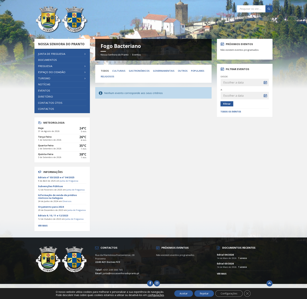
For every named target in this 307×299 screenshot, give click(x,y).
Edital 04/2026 (225, 254)
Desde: (224, 76)
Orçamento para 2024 (51, 206)
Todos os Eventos (230, 111)
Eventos (136, 54)
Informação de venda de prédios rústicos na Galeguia (57, 196)
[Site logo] (61, 32)
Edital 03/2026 (225, 263)
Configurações (229, 293)
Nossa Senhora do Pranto (115, 54)
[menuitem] (62, 54)
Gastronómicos (139, 70)
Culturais (118, 70)
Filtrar (227, 103)
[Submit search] (269, 8)
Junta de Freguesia (69, 180)
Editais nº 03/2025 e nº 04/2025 (56, 177)
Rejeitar (204, 293)
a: (222, 89)
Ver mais (222, 273)
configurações (156, 295)
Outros (183, 70)
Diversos (67, 201)
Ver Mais (43, 225)
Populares (197, 70)
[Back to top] (269, 283)
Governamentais (163, 70)
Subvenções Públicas (50, 186)
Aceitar (184, 293)
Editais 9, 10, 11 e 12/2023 (53, 215)
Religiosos (107, 76)
